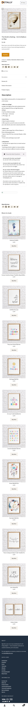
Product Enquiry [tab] (5, 90)
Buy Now (5, 54)
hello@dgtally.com (7, 177)
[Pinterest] (3, 67)
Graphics (9, 59)
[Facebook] (6, 67)
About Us (4, 682)
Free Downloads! (6, 671)
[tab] (14, 154)
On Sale (3, 670)
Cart (21, 704)
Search (14, 705)
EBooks (3, 668)
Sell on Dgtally (5, 690)
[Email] (14, 67)
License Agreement (6, 686)
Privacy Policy (5, 684)
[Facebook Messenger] (9, 207)
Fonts (3, 664)
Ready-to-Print (20, 59)
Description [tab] (4, 77)
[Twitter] (17, 67)
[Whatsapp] (11, 67)
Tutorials (4, 666)
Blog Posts (4, 673)
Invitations (4, 660)
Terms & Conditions (6, 688)
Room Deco (4, 61)
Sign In (3, 692)
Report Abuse (5, 71)
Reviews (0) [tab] (4, 81)
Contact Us (4, 681)
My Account (4, 705)
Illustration (14, 59)
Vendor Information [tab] (6, 85)
